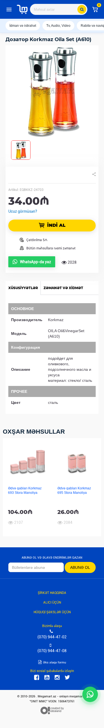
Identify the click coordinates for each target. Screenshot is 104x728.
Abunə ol (80, 567)
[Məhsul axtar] (81, 9)
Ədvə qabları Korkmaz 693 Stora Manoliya (25, 490)
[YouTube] (46, 677)
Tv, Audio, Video (58, 26)
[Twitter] (67, 677)
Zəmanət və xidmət (63, 288)
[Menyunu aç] (8, 9)
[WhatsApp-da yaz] (90, 694)
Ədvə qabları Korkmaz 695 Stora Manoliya (74, 490)
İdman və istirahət (22, 26)
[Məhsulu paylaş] (94, 174)
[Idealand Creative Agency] (52, 710)
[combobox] (58, 9)
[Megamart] (22, 9)
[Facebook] (36, 677)
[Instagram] (57, 677)
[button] (95, 9)
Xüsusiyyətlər (23, 288)
